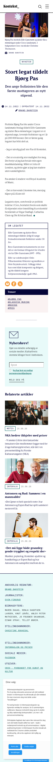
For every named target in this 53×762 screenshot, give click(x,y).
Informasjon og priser (19, 647)
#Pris (11, 308)
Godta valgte (29, 746)
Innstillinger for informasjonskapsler (35, 760)
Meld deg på (16, 380)
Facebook (10, 657)
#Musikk (12, 305)
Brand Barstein (14, 589)
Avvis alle (14, 746)
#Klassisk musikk (19, 302)
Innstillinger (15, 752)
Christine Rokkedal (17, 630)
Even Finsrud (13, 599)
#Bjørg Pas (14, 299)
